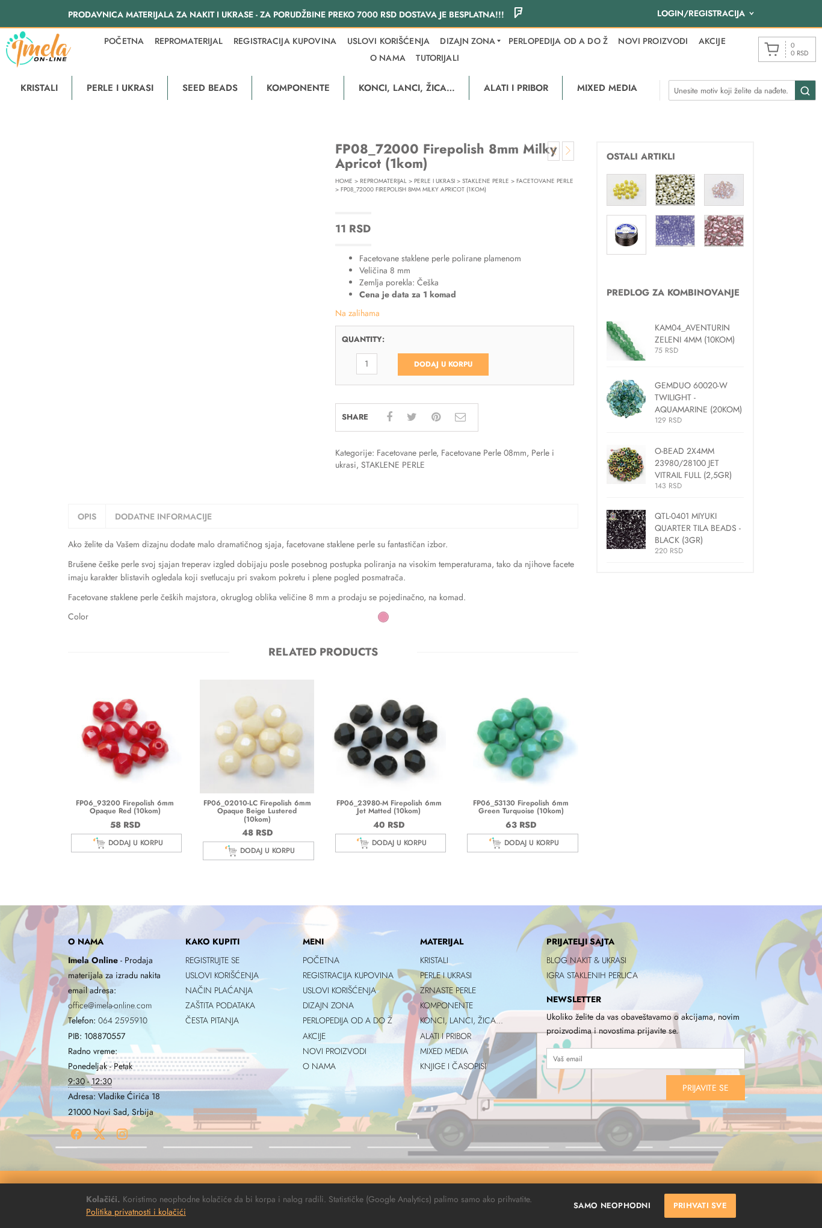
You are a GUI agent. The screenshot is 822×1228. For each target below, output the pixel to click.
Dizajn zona (328, 1005)
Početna (124, 41)
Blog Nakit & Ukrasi (586, 960)
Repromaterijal (189, 41)
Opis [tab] (87, 516)
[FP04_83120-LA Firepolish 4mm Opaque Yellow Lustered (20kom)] (626, 189)
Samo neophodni (611, 1205)
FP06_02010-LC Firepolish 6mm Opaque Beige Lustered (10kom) (257, 811)
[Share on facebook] (389, 417)
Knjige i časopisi (453, 1066)
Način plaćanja (219, 990)
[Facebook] (76, 1134)
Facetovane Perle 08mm (484, 453)
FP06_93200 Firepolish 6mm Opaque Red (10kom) (125, 807)
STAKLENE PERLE (485, 180)
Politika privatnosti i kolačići (136, 1212)
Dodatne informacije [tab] (163, 516)
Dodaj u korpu (443, 364)
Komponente (446, 1005)
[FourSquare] (518, 14)
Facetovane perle (544, 180)
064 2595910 (122, 1020)
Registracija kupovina (284, 41)
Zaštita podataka (220, 1005)
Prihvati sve (700, 1205)
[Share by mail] (460, 417)
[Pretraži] (805, 91)
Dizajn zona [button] (467, 41)
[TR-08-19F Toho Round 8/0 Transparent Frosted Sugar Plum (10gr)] (675, 230)
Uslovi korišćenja (388, 41)
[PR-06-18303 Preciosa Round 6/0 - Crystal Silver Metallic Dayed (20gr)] (675, 189)
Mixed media (444, 1051)
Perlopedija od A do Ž (558, 41)
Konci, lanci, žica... (461, 1020)
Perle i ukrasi (434, 180)
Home (344, 180)
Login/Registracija (701, 13)
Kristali (434, 960)
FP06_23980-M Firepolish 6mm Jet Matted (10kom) (389, 807)
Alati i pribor (445, 1036)
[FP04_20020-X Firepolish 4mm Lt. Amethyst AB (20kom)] (724, 189)
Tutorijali (437, 58)
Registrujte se (212, 960)
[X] (99, 1134)
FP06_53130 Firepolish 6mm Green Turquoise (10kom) (521, 807)
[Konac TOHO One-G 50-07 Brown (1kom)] (626, 234)
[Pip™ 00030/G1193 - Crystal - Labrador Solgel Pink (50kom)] (724, 230)
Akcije (712, 41)
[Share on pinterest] (435, 417)
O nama (388, 58)
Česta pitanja (212, 1020)
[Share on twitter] (412, 417)
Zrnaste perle (448, 990)
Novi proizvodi (653, 41)
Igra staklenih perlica (592, 975)
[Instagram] (122, 1134)
